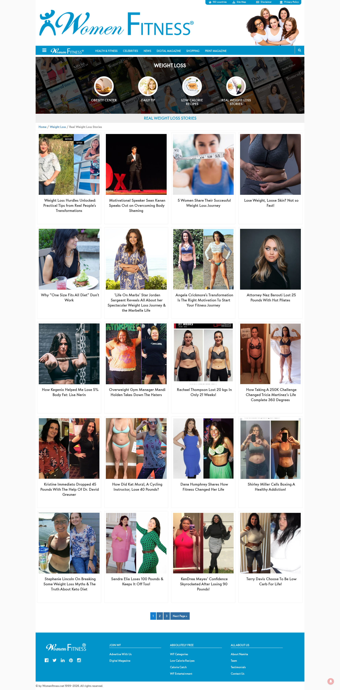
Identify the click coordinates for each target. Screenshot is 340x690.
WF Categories (179, 654)
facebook (46, 660)
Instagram (79, 660)
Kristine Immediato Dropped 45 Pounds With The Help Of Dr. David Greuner (69, 489)
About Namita (239, 654)
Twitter (54, 660)
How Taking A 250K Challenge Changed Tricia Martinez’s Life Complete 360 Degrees (271, 394)
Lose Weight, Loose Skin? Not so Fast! (271, 203)
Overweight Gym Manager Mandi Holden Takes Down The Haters (137, 392)
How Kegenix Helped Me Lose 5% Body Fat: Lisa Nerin (70, 392)
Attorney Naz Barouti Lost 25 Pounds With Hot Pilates (271, 297)
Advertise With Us (120, 654)
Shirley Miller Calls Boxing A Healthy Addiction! (271, 487)
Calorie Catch (178, 667)
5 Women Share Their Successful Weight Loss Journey (204, 203)
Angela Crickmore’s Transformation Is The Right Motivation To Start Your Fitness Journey (204, 300)
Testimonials (238, 667)
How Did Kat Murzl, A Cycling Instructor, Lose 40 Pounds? (137, 487)
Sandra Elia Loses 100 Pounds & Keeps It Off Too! (137, 581)
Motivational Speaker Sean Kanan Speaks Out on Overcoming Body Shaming (137, 205)
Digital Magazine (119, 660)
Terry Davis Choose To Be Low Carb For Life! (271, 581)
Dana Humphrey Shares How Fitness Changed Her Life (204, 487)
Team (234, 660)
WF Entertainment (181, 673)
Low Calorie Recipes (182, 660)
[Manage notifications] (331, 681)
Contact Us (237, 673)
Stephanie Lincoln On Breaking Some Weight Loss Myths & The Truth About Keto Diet (69, 583)
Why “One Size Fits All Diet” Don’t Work (70, 297)
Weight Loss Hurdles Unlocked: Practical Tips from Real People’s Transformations (69, 205)
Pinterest (71, 660)
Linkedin (62, 660)
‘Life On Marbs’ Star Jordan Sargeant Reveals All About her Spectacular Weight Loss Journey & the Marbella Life (137, 302)
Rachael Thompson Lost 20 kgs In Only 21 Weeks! (204, 392)
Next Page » (180, 616)
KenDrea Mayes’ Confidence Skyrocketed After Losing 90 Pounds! (204, 583)
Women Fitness (116, 23)
